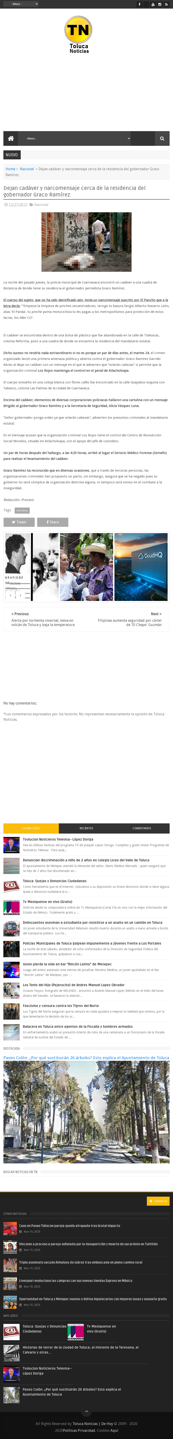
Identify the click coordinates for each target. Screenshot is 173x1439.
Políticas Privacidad (79, 1430)
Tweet (21, 522)
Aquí (114, 1430)
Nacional (27, 169)
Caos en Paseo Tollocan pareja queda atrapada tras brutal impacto (69, 1226)
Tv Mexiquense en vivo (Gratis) (47, 902)
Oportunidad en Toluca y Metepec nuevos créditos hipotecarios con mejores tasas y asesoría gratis (93, 1299)
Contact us (160, 1201)
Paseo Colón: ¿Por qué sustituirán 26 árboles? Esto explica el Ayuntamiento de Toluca (86, 1057)
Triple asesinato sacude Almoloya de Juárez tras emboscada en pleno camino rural (80, 1262)
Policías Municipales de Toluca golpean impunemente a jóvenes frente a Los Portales (92, 943)
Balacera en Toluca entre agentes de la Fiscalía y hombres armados (78, 1027)
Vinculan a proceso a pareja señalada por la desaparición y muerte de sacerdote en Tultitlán (88, 1244)
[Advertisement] (42, 92)
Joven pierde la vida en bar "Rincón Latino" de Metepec (67, 964)
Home (10, 169)
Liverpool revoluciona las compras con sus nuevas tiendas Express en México (75, 1281)
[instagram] (160, 4)
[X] (146, 4)
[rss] (167, 4)
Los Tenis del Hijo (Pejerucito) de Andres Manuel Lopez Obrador (74, 985)
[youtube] (153, 4)
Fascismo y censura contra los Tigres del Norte (61, 1006)
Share (54, 522)
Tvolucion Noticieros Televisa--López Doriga (58, 839)
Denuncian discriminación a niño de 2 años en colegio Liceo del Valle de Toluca (86, 860)
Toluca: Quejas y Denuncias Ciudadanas (54, 881)
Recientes (86, 828)
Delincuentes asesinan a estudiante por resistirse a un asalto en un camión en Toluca (92, 923)
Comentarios (142, 828)
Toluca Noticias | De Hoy (93, 1424)
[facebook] (140, 4)
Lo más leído (31, 828)
